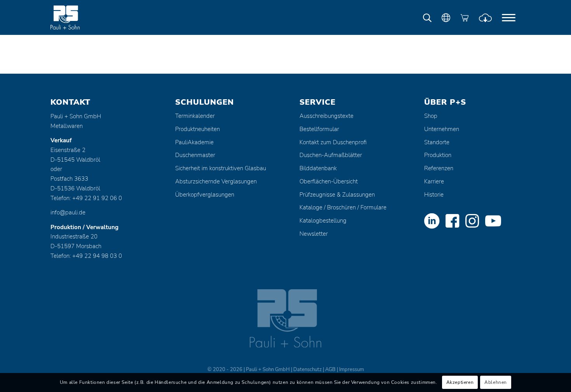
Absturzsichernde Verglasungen (216, 181)
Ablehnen (495, 383)
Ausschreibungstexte (326, 116)
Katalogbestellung (322, 220)
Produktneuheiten (197, 129)
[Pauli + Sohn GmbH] (79, 17)
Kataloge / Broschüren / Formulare (342, 207)
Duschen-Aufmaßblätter (330, 155)
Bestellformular (319, 129)
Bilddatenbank (318, 168)
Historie (434, 195)
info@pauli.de (67, 212)
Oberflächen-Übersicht (328, 181)
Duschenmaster (195, 155)
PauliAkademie (194, 142)
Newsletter (313, 234)
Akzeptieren (460, 383)
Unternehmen (441, 129)
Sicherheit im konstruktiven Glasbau (220, 168)
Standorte (436, 142)
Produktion (437, 155)
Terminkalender (195, 116)
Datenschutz (307, 369)
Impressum (351, 369)
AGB (330, 369)
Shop (430, 116)
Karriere (434, 181)
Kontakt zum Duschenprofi (333, 142)
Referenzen (438, 168)
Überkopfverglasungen (204, 195)
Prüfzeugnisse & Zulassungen (337, 195)
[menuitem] (509, 17)
